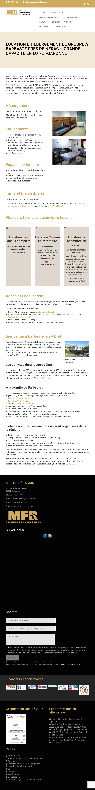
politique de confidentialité (67, 664)
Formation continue (48, 17)
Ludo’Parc (67, 314)
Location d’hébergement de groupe (24, 763)
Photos (67, 22)
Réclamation (14, 777)
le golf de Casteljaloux (28, 403)
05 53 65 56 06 (14, 2)
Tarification (60, 26)
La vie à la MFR (15, 756)
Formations (55, 13)
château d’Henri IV (46, 312)
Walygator (13, 317)
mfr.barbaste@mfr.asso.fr (36, 2)
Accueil (42, 13)
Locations (43, 26)
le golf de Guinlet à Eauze (20, 401)
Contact (56, 22)
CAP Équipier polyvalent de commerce (69, 729)
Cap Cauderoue (47, 314)
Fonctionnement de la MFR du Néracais (26, 758)
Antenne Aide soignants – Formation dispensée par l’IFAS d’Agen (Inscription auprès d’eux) (67, 740)
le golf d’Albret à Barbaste (20, 398)
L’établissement (71, 17)
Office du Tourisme (43, 378)
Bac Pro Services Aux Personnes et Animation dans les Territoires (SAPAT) (67, 725)
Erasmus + (43, 22)
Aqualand (25, 317)
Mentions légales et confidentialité (24, 779)
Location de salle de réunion (21, 766)
